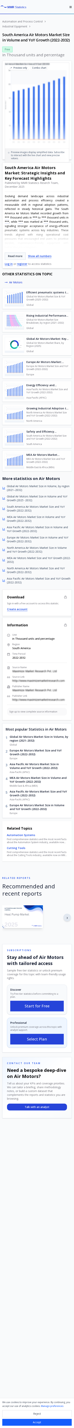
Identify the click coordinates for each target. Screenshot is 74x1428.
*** (7, 217)
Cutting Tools (16, 848)
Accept (37, 1422)
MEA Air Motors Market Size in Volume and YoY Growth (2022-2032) (38, 779)
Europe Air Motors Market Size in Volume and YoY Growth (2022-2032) (37, 807)
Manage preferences (52, 1406)
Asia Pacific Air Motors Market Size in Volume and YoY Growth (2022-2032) (34, 766)
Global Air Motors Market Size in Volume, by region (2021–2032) (39, 738)
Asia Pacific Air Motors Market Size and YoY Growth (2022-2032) (38, 793)
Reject (37, 1413)
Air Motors (15, 282)
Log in (9, 264)
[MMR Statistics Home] (14, 7)
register (22, 264)
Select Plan (37, 1039)
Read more (15, 256)
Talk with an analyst (37, 1107)
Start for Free (37, 1006)
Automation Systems (21, 835)
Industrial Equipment (14, 26)
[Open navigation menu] (70, 7)
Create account (17, 609)
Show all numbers (39, 256)
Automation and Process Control (22, 21)
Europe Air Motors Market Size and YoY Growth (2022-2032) (36, 752)
